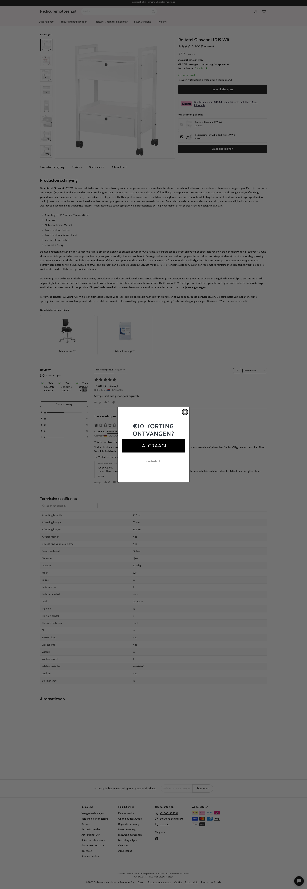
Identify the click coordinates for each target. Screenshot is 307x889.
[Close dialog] (185, 412)
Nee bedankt (153, 461)
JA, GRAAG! (153, 446)
